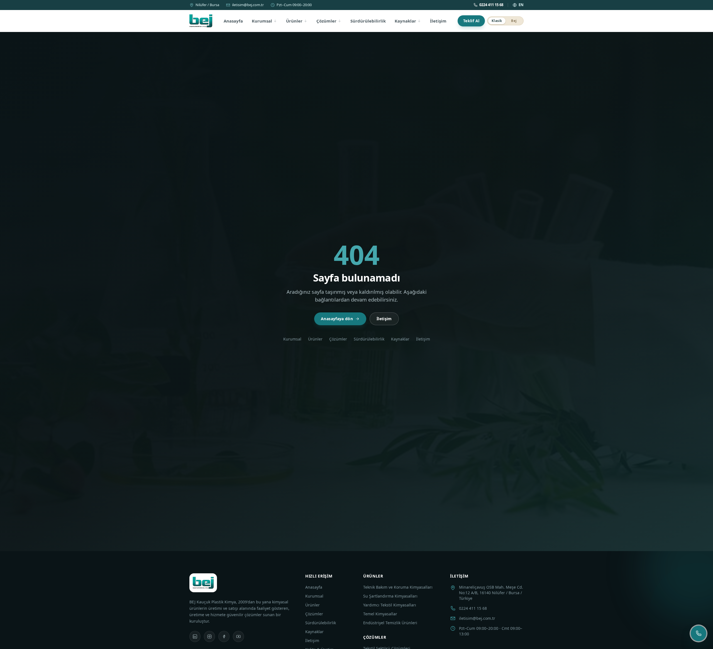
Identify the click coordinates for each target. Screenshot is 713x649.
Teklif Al (471, 20)
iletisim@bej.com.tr (248, 4)
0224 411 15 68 (491, 4)
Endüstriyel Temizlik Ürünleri (390, 622)
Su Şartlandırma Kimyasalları (390, 596)
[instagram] (209, 636)
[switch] (505, 20)
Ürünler (294, 21)
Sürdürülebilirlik (368, 21)
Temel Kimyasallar (380, 613)
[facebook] (223, 636)
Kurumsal (262, 21)
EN (521, 4)
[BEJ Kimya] (200, 21)
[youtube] (238, 636)
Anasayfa (233, 21)
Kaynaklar (405, 21)
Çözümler (326, 21)
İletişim (438, 21)
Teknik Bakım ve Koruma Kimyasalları (398, 587)
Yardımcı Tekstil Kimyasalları (389, 605)
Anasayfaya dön (337, 318)
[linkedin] (195, 636)
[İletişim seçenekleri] (698, 633)
